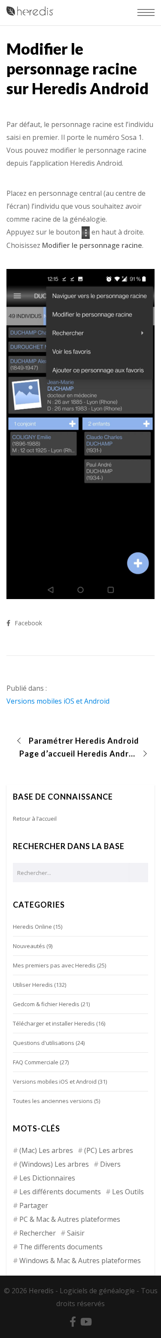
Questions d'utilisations (43, 1043)
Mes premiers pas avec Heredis (54, 965)
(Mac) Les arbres (46, 1150)
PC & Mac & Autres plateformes (69, 1219)
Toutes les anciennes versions (53, 1101)
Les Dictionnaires (47, 1178)
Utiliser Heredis (33, 985)
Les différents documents (60, 1191)
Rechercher (37, 1233)
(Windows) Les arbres (54, 1164)
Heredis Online (32, 926)
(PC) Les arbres (108, 1150)
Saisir (76, 1233)
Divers (110, 1164)
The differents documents (61, 1246)
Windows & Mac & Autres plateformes (80, 1260)
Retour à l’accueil (35, 818)
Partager (33, 1205)
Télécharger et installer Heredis (54, 1023)
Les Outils (128, 1191)
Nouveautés (29, 946)
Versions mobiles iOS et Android (57, 701)
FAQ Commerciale (35, 1062)
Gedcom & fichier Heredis (46, 1004)
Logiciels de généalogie (97, 1290)
